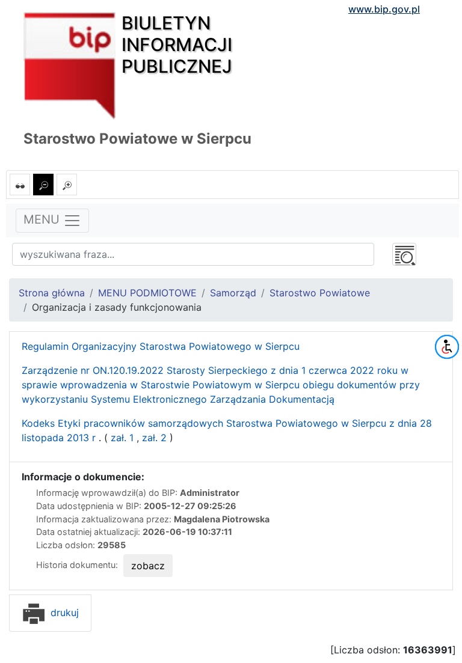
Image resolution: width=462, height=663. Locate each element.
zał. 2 (154, 438)
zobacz (148, 566)
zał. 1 (121, 438)
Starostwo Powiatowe (320, 293)
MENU (43, 220)
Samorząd (233, 293)
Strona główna (52, 293)
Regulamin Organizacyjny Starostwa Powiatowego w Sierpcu (161, 346)
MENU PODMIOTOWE (147, 293)
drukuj (63, 612)
